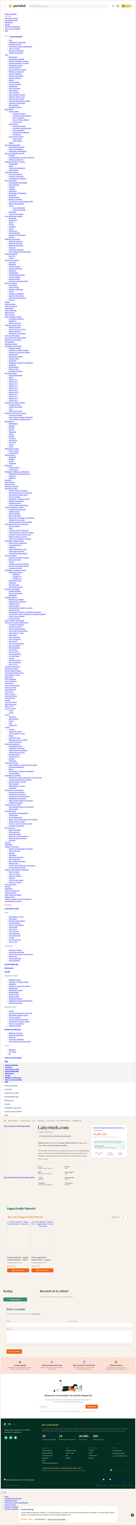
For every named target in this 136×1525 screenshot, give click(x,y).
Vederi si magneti (15, 876)
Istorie (11, 206)
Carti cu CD (13, 664)
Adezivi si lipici (14, 606)
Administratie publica (17, 275)
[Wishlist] (113, 6)
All (10, 1054)
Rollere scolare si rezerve (18, 537)
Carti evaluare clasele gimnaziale (21, 417)
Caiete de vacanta (15, 411)
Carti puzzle (13, 641)
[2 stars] (18, 1317)
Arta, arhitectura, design (17, 70)
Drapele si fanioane (16, 803)
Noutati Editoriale (11, 20)
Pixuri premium (14, 832)
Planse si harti (14, 369)
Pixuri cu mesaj (14, 874)
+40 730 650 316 (117, 1451)
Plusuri (11, 736)
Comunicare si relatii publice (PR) (21, 201)
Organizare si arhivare (17, 748)
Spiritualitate (13, 105)
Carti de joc (13, 650)
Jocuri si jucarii (14, 49)
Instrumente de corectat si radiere (21, 532)
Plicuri (11, 769)
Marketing (12, 264)
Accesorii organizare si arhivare (20, 780)
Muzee (11, 222)
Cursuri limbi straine (16, 214)
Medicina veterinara (16, 245)
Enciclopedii (13, 164)
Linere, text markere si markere (20, 539)
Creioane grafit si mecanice (19, 530)
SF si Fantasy (17, 122)
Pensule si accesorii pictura (19, 566)
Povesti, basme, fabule (17, 629)
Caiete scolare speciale (17, 509)
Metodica (12, 478)
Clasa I (11, 377)
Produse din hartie (15, 746)
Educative (12, 717)
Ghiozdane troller (15, 581)
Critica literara (14, 185)
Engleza (11, 436)
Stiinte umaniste (15, 67)
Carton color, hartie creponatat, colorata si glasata (27, 614)
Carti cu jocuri (14, 652)
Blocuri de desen (15, 516)
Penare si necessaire (16, 501)
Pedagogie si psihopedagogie (19, 474)
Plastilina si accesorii (16, 599)
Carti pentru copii (11, 18)
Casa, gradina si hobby (17, 95)
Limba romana (14, 468)
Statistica (12, 271)
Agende (11, 759)
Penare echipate (15, 591)
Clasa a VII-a (13, 390)
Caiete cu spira (14, 511)
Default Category (13, 1120)
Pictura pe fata (14, 618)
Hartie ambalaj (14, 773)
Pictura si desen (14, 497)
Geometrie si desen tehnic (18, 495)
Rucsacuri (12, 583)
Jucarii (11, 713)
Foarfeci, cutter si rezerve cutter (20, 824)
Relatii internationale (16, 204)
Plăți (67, 1455)
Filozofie (12, 189)
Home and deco (14, 859)
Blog (6, 31)
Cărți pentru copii (47, 1455)
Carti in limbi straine (16, 137)
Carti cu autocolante (16, 643)
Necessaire (13, 595)
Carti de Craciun (15, 660)
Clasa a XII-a (13, 400)
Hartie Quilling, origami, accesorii (21, 608)
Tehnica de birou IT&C (17, 752)
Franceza (12, 438)
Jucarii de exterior (15, 731)
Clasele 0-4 (17, 576)
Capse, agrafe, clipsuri (17, 822)
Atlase (11, 166)
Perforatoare (13, 815)
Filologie (12, 187)
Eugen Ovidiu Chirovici (46, 1132)
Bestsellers (45, 1458)
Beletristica (13, 57)
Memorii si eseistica (16, 160)
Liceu (11, 409)
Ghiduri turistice (15, 327)
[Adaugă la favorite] (9, 1252)
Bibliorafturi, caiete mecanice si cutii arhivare (25, 778)
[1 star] (15, 1317)
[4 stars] (24, 1317)
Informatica (13, 285)
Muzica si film (14, 863)
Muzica (11, 237)
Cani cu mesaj (14, 872)
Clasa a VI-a (13, 388)
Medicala (12, 1050)
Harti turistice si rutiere (17, 329)
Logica (11, 444)
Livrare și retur (70, 1453)
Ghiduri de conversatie (17, 333)
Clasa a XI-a (13, 398)
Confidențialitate (114, 1485)
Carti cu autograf (15, 84)
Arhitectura (13, 231)
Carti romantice (18, 118)
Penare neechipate (16, 593)
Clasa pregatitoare (15, 375)
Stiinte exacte (14, 287)
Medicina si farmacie (12, 27)
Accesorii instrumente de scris (20, 535)
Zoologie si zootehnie (16, 294)
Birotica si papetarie (16, 51)
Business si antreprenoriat (18, 281)
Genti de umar (14, 585)
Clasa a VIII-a (14, 392)
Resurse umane (14, 279)
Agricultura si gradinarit (17, 298)
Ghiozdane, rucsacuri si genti (19, 499)
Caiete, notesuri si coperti (18, 491)
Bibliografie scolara (16, 356)
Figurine (12, 729)
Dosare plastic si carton (17, 782)
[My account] (118, 6)
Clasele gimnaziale (15, 407)
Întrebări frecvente (71, 1450)
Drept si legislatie (15, 74)
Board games (13, 719)
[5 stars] (27, 1317)
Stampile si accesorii (16, 826)
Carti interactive (15, 639)
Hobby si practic (15, 323)
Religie (11, 80)
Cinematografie (14, 233)
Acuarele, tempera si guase (19, 558)
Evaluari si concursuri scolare (19, 352)
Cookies (123, 1485)
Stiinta (11, 292)
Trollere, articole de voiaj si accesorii (22, 865)
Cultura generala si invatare (19, 63)
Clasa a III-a (13, 382)
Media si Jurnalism (15, 199)
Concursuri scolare (16, 415)
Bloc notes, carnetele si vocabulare (21, 518)
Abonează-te (91, 1407)
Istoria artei (13, 220)
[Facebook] (6, 1438)
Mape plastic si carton (17, 786)
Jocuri (11, 710)
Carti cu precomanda (12, 29)
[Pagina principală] (5, 1121)
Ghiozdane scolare (15, 572)
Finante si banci (14, 266)
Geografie (12, 212)
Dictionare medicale (16, 250)
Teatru (11, 229)
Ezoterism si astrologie (17, 103)
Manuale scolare (15, 348)
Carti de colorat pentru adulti (19, 101)
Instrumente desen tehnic (18, 553)
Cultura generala (15, 654)
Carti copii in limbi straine (18, 631)
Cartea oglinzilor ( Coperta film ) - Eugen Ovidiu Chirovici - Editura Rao (42, 1258)
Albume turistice (15, 331)
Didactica (12, 476)
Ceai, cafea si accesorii (17, 861)
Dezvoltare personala (16, 59)
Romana (12, 426)
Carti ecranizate (14, 88)
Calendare (12, 761)
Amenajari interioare (16, 319)
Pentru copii (17, 139)
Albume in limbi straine (17, 235)
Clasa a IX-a (13, 394)
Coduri (11, 258)
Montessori (9, 22)
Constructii (13, 725)
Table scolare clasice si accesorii (21, 801)
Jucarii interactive (15, 742)
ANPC (130, 1485)
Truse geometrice (15, 545)
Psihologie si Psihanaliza (17, 151)
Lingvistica (13, 191)
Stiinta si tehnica (15, 78)
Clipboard (12, 788)
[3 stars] (21, 1317)
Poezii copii (13, 635)
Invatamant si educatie (17, 42)
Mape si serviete (15, 830)
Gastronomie (13, 90)
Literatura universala (16, 625)
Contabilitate (13, 273)
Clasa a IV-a (13, 384)
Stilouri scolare (14, 526)
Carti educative (14, 637)
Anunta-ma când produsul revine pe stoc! (108, 1128)
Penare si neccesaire (16, 1024)
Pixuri (11, 528)
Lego (10, 723)
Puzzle (11, 721)
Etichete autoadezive (16, 767)
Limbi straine (13, 170)
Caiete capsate (14, 514)
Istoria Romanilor (19, 208)
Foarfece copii (14, 604)
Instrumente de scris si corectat (20, 493)
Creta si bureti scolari (16, 616)
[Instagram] (11, 1438)
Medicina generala (15, 241)
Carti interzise (14, 93)
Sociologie (12, 195)
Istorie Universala (19, 210)
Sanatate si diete (15, 107)
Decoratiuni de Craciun (17, 868)
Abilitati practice (15, 503)
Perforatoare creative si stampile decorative (25, 612)
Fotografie (12, 218)
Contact (68, 1458)
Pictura (11, 225)
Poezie (11, 143)
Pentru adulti (17, 141)
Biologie (12, 428)
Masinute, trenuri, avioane (18, 740)
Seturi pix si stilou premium (19, 836)
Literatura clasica (19, 114)
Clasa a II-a (13, 380)
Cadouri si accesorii (16, 53)
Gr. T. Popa (12, 1052)
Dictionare (12, 361)
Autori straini (13, 124)
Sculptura (12, 227)
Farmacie (12, 248)
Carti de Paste (14, 656)
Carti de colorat (14, 646)
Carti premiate (14, 82)
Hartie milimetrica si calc (18, 549)
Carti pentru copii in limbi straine (21, 954)
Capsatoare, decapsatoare (18, 813)
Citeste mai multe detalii (56, 1519)
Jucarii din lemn (14, 738)
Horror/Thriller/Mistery (21, 132)
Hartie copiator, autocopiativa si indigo (23, 765)
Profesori (91, 1450)
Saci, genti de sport (16, 587)
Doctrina (12, 256)
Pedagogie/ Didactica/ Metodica (20, 1001)
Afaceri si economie (16, 76)
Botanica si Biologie (16, 289)
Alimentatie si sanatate (17, 178)
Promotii (8, 16)
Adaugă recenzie (15, 1299)
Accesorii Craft (14, 610)
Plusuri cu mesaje (15, 882)
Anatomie (12, 463)
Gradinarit (12, 321)
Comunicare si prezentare (18, 750)
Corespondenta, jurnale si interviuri (21, 157)
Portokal (17, 6)
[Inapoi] (2, 1493)
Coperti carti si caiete (17, 520)
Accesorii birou (14, 754)
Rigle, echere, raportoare (18, 543)
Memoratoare (14, 367)
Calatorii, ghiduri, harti (17, 97)
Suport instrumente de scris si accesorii (23, 819)
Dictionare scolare (15, 999)
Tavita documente (15, 817)
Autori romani (14, 111)
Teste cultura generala (17, 168)
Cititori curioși (93, 1455)
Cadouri (91, 1458)
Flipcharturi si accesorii (17, 794)
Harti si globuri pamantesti (18, 505)
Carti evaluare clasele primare (20, 419)
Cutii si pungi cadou (16, 880)
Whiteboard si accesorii (17, 798)
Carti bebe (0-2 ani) (16, 633)
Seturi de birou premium (17, 838)
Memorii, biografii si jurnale (18, 61)
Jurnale (11, 658)
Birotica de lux (14, 757)
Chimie (11, 430)
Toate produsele (11, 14)
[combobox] (37, 6)
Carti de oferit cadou (16, 99)
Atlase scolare (14, 359)
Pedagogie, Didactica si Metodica (21, 363)
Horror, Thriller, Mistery (21, 120)
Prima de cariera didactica (50, 1463)
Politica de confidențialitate (73, 1411)
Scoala (7, 24)
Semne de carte (14, 851)
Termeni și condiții (101, 1485)
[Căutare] (47, 6)
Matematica (13, 424)
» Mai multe (115, 1217)
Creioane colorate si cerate (19, 564)
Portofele (12, 840)
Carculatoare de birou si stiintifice (21, 807)
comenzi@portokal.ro (118, 1453)
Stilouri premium (15, 834)
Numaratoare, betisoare (17, 602)
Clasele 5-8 (17, 579)
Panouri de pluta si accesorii (19, 796)
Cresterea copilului (16, 65)
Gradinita (12, 365)
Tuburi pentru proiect (16, 551)
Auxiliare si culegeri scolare (19, 350)
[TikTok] (16, 1438)
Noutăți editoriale (47, 1453)
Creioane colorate (15, 568)
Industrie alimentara (16, 296)
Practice (12, 300)
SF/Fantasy (17, 134)
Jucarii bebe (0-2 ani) (17, 734)
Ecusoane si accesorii (16, 792)
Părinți (90, 1453)
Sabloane (12, 547)
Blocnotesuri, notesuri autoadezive (21, 771)
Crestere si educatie (16, 176)
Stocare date (13, 809)
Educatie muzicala (15, 371)
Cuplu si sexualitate (16, 149)
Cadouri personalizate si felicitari (21, 849)
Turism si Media (14, 277)
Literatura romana (15, 627)
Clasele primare (14, 405)
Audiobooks (13, 86)
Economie (12, 262)
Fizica (11, 447)
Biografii (12, 155)
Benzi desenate (14, 648)
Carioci (11, 562)
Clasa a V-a (13, 386)
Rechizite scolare (15, 44)
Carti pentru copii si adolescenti (20, 46)
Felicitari (12, 878)
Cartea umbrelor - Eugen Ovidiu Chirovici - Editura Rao (18, 1258)
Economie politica (15, 269)
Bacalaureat (13, 354)
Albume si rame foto (16, 857)
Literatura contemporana (22, 116)
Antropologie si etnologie (18, 183)
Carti (10, 40)
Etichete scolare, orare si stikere (20, 522)
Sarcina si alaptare (15, 174)
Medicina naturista (15, 243)
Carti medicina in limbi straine (20, 252)
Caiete (11, 1011)
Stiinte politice (14, 197)
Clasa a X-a (13, 396)
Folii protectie (14, 784)
